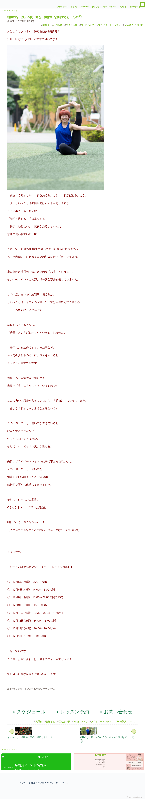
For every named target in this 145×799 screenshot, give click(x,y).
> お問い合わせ (116, 711)
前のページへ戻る (9, 749)
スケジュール (62, 7)
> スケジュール (29, 711)
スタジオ (123, 7)
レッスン (74, 7)
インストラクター (109, 7)
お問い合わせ (135, 7)
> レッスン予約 (72, 711)
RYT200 (85, 7)
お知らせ (95, 7)
